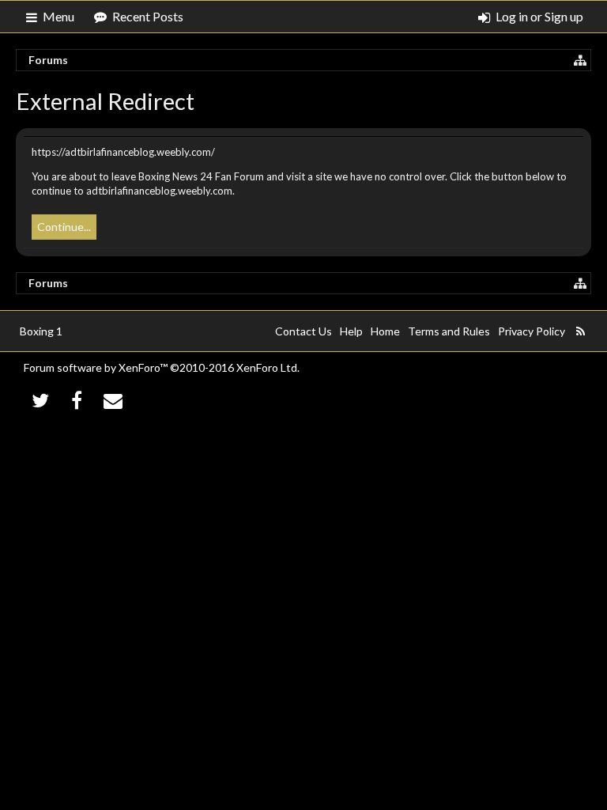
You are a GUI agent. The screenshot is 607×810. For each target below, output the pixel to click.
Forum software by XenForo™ (162, 367)
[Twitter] (41, 400)
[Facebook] (77, 400)
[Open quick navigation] (580, 60)
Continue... (64, 226)
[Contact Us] (113, 400)
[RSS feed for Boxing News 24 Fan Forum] (580, 331)
